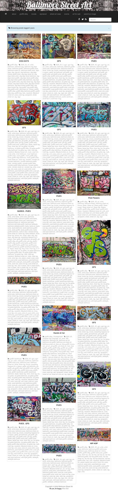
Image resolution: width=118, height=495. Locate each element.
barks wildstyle (30, 234)
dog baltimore (25, 72)
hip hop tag (88, 458)
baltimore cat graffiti (49, 342)
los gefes (71, 78)
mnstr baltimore (21, 154)
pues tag (21, 95)
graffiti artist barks (22, 243)
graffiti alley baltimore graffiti (25, 91)
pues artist (66, 85)
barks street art (13, 234)
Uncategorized (58, 336)
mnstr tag (22, 159)
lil (36, 249)
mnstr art (35, 152)
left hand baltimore (67, 365)
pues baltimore (23, 260)
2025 (22, 290)
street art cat (47, 374)
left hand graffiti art (64, 369)
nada (29, 256)
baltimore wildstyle (31, 224)
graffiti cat (64, 348)
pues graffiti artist (57, 89)
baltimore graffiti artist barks (28, 218)
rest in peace (22, 266)
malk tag (45, 84)
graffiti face (24, 245)
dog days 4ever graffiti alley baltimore (20, 80)
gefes (51, 72)
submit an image (90, 14)
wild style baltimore (53, 95)
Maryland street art (62, 84)
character (27, 137)
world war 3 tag (56, 99)
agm (65, 65)
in (8, 249)
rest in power (12, 267)
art (28, 65)
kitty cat (66, 357)
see (54, 372)
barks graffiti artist (26, 230)
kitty (62, 357)
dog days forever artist (20, 84)
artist (31, 65)
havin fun (85, 455)
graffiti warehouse (83, 78)
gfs (59, 465)
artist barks (15, 217)
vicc (66, 478)
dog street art (23, 89)
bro (21, 235)
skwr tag (62, 476)
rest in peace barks (33, 266)
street (35, 95)
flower (85, 205)
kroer (56, 78)
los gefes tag (66, 82)
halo (23, 93)
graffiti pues (67, 76)
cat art (48, 346)
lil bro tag (14, 251)
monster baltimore (13, 161)
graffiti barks (16, 245)
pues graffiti (46, 89)
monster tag (28, 167)
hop (87, 460)
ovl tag (67, 469)
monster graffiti (17, 163)
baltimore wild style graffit (16, 224)
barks (27, 226)
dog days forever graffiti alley (24, 85)
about (14, 14)
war (66, 93)
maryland (29, 93)
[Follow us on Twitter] (82, 20)
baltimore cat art (64, 340)
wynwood (43, 14)
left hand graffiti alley (61, 367)
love (91, 460)
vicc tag (70, 478)
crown (25, 235)
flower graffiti (98, 205)
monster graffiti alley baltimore (17, 165)
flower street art (88, 207)
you (72, 374)
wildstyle (45, 97)
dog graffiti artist (13, 89)
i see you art (62, 355)
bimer (44, 70)
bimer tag (50, 70)
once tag (45, 85)
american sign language (50, 338)
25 (26, 290)
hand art (64, 350)
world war (69, 97)
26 (26, 65)
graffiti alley (24, 14)
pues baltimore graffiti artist (58, 87)
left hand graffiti (48, 367)
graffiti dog (18, 93)
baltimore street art (14, 70)
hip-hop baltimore (98, 458)
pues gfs (71, 87)
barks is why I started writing (28, 232)
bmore (56, 70)
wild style (106, 95)
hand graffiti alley (63, 352)
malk (72, 82)
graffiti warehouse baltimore (99, 78)
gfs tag (64, 74)
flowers (103, 207)
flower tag (97, 207)
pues (16, 95)
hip (90, 455)
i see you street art (54, 357)
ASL (67, 338)
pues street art (53, 91)
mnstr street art (13, 159)
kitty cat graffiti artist (56, 363)
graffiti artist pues (56, 76)
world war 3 (46, 99)
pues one (66, 89)
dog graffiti (22, 87)
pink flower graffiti (98, 213)
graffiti (36, 89)
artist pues (53, 67)
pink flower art (87, 213)
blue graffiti (65, 344)
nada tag (35, 256)
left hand (48, 365)
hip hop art (100, 455)
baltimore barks (13, 218)
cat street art (62, 346)
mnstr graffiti (20, 156)
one (50, 85)
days (37, 70)
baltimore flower (90, 203)
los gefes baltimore (49, 80)
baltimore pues (55, 68)
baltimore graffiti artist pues (17, 220)
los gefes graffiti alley (63, 80)
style (55, 93)
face (36, 139)
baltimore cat (54, 340)
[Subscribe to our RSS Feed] (85, 20)
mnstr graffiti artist (32, 158)
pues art (59, 85)
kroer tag (62, 78)
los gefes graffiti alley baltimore (58, 81)
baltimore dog (19, 67)
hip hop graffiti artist (95, 456)
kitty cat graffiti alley (54, 361)
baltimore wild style (27, 222)
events (66, 14)
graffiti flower (95, 209)
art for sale (76, 14)
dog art (17, 72)
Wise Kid (65, 489)
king (23, 249)
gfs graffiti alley (34, 141)
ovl (64, 469)
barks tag (22, 234)
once (70, 84)
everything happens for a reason (23, 139)
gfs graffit (66, 72)
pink (103, 211)
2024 (57, 459)
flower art (90, 205)
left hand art (56, 365)
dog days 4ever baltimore (27, 76)
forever (31, 89)
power (29, 258)
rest (15, 266)
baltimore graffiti (17, 68)
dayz (9, 72)
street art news (55, 14)
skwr (57, 476)
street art (11, 97)
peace (24, 258)
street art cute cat (57, 374)
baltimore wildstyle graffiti (16, 226)
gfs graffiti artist (56, 74)
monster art (35, 159)
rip (30, 267)
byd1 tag (54, 465)
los (66, 78)
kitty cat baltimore (63, 359)
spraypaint (28, 95)
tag (16, 97)
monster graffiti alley (29, 163)
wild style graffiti (65, 95)
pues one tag (23, 264)
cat (44, 346)
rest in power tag (22, 267)
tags (19, 97)
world (64, 97)
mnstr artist (11, 154)
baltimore (11, 67)
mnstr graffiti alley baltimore (17, 158)
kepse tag (50, 78)
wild (69, 93)
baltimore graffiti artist (31, 68)
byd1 (49, 465)
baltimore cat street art (64, 342)
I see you (54, 355)
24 (61, 459)
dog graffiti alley (32, 87)
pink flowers (92, 215)
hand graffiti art (63, 353)
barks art (32, 226)
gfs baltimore (58, 72)
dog (13, 72)
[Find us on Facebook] (79, 20)
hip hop (94, 455)
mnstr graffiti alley (31, 156)
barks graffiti (16, 230)
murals (33, 14)
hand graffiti (53, 352)
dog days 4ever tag (27, 82)
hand (58, 350)
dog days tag (16, 237)
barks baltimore (17, 228)
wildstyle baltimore (55, 97)
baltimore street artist (28, 70)
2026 (22, 65)
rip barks (34, 267)
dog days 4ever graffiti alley (29, 78)
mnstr (29, 152)
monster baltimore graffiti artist (22, 162)
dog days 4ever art (27, 74)
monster (28, 159)
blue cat (58, 344)
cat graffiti (54, 346)
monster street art (18, 167)
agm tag (70, 65)
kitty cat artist (52, 359)
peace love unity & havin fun (94, 462)
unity (83, 472)
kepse (45, 78)
